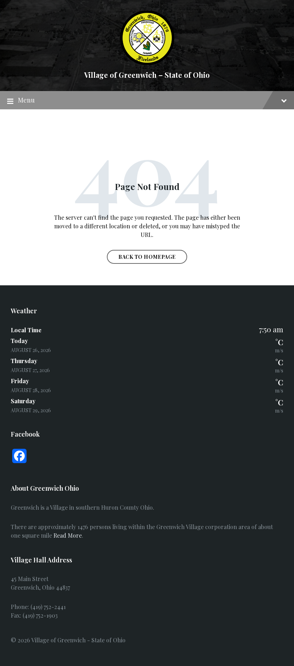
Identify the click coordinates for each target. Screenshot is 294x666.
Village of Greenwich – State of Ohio (147, 75)
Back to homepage (147, 256)
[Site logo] (147, 62)
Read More (67, 535)
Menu (26, 100)
